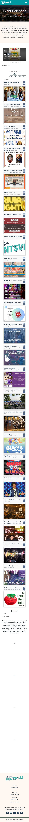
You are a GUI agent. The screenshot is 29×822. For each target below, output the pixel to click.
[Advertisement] (14, 658)
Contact (14, 790)
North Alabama (14, 795)
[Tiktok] (18, 813)
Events (14, 785)
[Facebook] (7, 813)
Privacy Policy (9, 819)
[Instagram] (11, 813)
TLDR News (14, 797)
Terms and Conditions (18, 819)
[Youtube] (21, 813)
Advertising (14, 787)
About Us (14, 792)
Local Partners (14, 802)
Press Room (14, 799)
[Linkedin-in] (14, 813)
